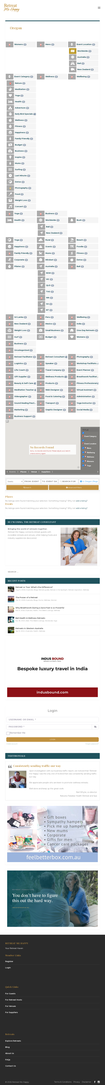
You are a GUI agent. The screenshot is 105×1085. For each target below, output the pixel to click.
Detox (19, 182)
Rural (49, 240)
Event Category (23, 76)
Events (12, 472)
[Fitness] (10, 126)
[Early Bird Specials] (10, 114)
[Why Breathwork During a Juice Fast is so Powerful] (11, 609)
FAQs (7, 1060)
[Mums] (10, 163)
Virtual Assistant (86, 390)
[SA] (41, 304)
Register (9, 961)
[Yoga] (10, 95)
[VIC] (41, 279)
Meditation (21, 89)
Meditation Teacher (25, 390)
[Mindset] (40, 260)
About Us (9, 1053)
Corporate (20, 260)
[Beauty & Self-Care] (9, 383)
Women (54, 600)
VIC (49, 279)
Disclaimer (86, 1082)
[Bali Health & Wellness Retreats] (11, 620)
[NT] (41, 310)
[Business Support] (9, 416)
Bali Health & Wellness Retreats (30, 618)
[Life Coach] (9, 370)
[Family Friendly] (10, 139)
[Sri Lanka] (9, 317)
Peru (49, 317)
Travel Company (54, 370)
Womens (19, 44)
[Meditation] (10, 89)
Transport (51, 403)
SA (48, 304)
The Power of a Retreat (26, 597)
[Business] (10, 151)
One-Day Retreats (87, 330)
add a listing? (81, 501)
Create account (12, 744)
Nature (19, 83)
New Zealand (85, 69)
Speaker (50, 363)
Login (52, 739)
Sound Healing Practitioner (25, 403)
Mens (49, 44)
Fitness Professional (87, 383)
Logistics (20, 363)
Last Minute (22, 175)
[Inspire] (10, 157)
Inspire (19, 157)
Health (19, 101)
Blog (7, 1047)
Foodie (81, 246)
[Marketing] (9, 410)
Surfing (20, 169)
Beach (81, 240)
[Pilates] (9, 266)
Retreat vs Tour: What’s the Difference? (34, 587)
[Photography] (10, 188)
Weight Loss (22, 200)
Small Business (54, 330)
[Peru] (40, 317)
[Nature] (10, 83)
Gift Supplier (21, 376)
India (80, 324)
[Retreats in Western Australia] (11, 630)
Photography (22, 188)
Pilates (19, 266)
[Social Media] (72, 410)
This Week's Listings (46, 610)
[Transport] (40, 403)
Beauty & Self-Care (25, 383)
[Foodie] (72, 246)
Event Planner (85, 370)
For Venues (10, 1006)
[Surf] (9, 337)
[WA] (41, 298)
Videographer (22, 396)
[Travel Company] (40, 370)
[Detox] (10, 182)
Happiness (21, 132)
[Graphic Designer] (40, 410)
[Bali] (72, 63)
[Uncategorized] (9, 350)
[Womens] (9, 44)
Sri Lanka (20, 317)
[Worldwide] (72, 51)
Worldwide (83, 51)
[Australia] (72, 57)
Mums (19, 163)
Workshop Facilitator (87, 363)
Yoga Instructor (85, 403)
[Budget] (10, 145)
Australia (82, 57)
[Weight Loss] (10, 200)
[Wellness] (10, 120)
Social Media (84, 410)
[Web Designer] (40, 390)
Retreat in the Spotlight (58, 590)
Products (51, 383)
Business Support (24, 416)
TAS (49, 291)
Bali (80, 63)
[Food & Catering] (40, 396)
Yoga (18, 95)
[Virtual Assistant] (72, 390)
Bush (80, 220)
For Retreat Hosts (13, 1000)
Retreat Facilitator (24, 357)
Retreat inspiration (75, 590)
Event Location (85, 44)
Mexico (50, 324)
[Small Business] (40, 330)
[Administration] (72, 396)
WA (49, 298)
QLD (49, 285)
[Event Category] (9, 76)
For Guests (10, 993)
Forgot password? (92, 744)
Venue (34, 472)
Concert (20, 206)
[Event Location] (72, 44)
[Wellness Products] (40, 377)
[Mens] (40, 44)
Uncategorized (23, 350)
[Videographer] (9, 396)
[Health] (10, 102)
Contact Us (10, 1066)
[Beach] (72, 240)
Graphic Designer (55, 410)
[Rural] (40, 240)
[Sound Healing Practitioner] (9, 403)
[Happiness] (10, 132)
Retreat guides (44, 590)
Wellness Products (55, 376)
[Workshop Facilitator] (72, 363)
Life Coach (21, 370)
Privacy (76, 1082)
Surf (17, 337)
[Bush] (72, 220)
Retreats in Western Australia (29, 628)
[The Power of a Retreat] (11, 599)
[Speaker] (40, 363)
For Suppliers (11, 1012)
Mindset (50, 260)
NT (48, 310)
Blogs (36, 590)
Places (23, 472)
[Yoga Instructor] (72, 403)
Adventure (21, 108)
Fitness (20, 126)
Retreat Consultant (56, 357)
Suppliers (45, 472)
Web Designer (53, 390)
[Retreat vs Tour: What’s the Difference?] (11, 589)
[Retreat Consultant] (40, 357)
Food (19, 194)
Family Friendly (23, 138)
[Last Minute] (10, 176)
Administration (85, 396)
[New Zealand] (72, 69)
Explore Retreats (13, 1041)
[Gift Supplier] (9, 377)
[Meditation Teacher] (9, 390)
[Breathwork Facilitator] (72, 377)
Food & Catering (54, 396)
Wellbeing (83, 76)
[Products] (40, 383)
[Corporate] (9, 260)
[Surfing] (10, 169)
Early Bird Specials (25, 114)
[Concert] (10, 206)
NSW (49, 273)
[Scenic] (40, 246)
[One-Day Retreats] (72, 330)
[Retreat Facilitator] (9, 357)
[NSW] (41, 273)
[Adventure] (10, 108)
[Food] (10, 194)
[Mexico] (40, 324)
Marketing (20, 410)
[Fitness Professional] (72, 383)
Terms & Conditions (62, 1082)
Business (20, 151)
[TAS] (41, 291)
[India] (72, 324)
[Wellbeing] (72, 76)
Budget (20, 145)
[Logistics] (9, 363)
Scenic (50, 246)
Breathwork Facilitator (87, 376)
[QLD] (41, 285)
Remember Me (17, 733)
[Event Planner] (72, 370)
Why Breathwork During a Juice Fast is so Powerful (39, 608)
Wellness (20, 120)
